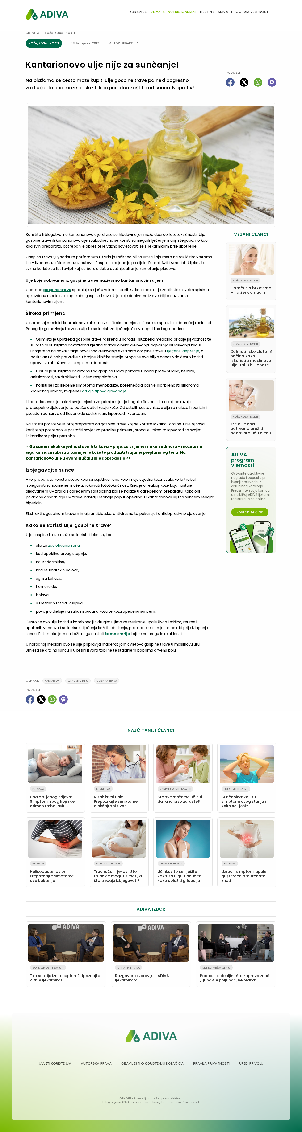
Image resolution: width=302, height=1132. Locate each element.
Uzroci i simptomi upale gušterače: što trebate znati (244, 872)
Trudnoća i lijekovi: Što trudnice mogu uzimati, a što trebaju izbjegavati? (118, 872)
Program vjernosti (250, 11)
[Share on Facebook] (230, 82)
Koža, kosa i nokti (60, 33)
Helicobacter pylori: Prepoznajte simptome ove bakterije (52, 872)
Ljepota (157, 11)
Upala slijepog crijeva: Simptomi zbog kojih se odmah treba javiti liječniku (52, 798)
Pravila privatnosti (211, 1063)
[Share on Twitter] (244, 82)
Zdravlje (138, 11)
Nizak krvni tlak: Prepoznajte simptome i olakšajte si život (116, 798)
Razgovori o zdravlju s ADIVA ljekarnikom (142, 974)
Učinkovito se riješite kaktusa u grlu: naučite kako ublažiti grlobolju (179, 872)
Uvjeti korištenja (55, 1063)
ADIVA (223, 11)
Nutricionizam (182, 11)
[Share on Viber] (272, 82)
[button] (274, 12)
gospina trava (106, 681)
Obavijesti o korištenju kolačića (152, 1063)
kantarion (52, 681)
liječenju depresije (183, 351)
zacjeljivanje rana (64, 545)
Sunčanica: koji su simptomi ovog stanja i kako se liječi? (244, 798)
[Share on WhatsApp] (258, 82)
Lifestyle (206, 11)
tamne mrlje (117, 633)
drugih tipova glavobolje (104, 391)
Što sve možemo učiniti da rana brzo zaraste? (180, 795)
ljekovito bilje (78, 681)
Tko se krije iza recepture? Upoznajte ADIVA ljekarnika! (65, 974)
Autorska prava (96, 1063)
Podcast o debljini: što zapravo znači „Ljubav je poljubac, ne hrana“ (235, 974)
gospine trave (57, 290)
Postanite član (249, 512)
